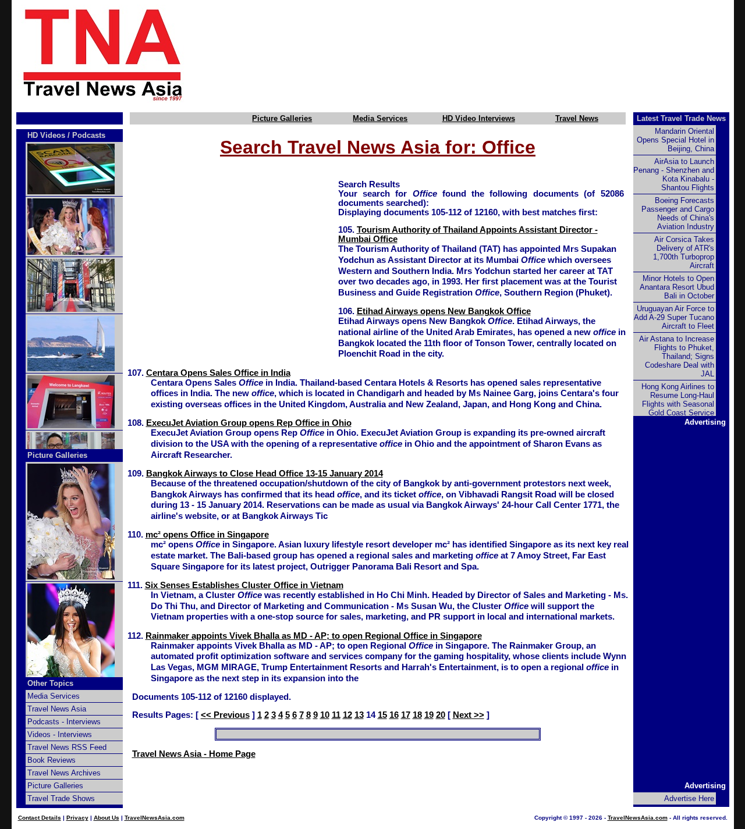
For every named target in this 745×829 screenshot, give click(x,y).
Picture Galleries (282, 118)
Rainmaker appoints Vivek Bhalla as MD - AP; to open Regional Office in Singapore (314, 636)
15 (382, 715)
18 (417, 715)
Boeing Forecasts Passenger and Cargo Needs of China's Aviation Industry (677, 213)
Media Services (380, 118)
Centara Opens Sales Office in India (218, 373)
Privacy (77, 817)
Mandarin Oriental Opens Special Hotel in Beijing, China (675, 140)
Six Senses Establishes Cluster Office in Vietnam (244, 585)
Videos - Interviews (59, 734)
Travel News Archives (64, 772)
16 (394, 715)
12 (347, 715)
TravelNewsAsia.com (155, 817)
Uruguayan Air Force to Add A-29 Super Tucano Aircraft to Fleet (674, 317)
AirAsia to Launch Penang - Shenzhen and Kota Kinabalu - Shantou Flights (673, 174)
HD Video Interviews (478, 118)
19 (429, 715)
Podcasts (88, 135)
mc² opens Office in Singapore (207, 534)
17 (405, 715)
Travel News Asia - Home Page (194, 754)
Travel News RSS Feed (67, 747)
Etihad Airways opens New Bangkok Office (444, 311)
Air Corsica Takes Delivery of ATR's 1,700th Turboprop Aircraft (683, 252)
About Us (106, 817)
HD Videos (46, 135)
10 (324, 715)
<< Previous (225, 715)
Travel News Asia (56, 709)
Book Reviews (51, 760)
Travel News (576, 118)
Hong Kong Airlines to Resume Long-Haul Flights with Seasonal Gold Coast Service (677, 399)
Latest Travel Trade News (681, 118)
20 (440, 715)
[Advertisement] (478, 54)
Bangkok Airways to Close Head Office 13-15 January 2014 (264, 473)
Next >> (468, 715)
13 (359, 715)
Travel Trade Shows (61, 798)
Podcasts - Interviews (64, 721)
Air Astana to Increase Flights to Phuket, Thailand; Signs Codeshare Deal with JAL (676, 356)
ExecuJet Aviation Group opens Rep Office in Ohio (249, 423)
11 (336, 715)
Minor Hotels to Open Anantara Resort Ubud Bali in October (677, 287)
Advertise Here (689, 798)
